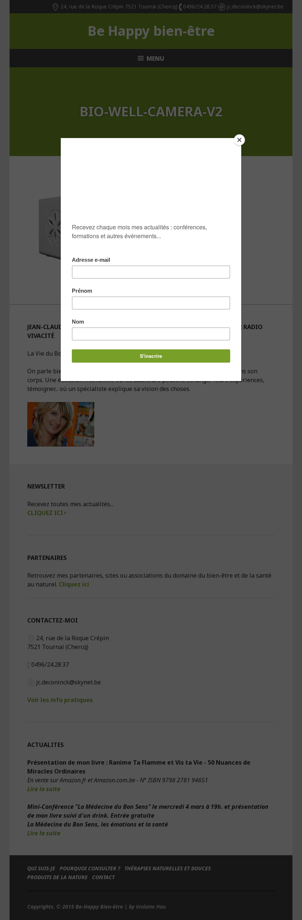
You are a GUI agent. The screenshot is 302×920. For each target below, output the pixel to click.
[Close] (239, 139)
